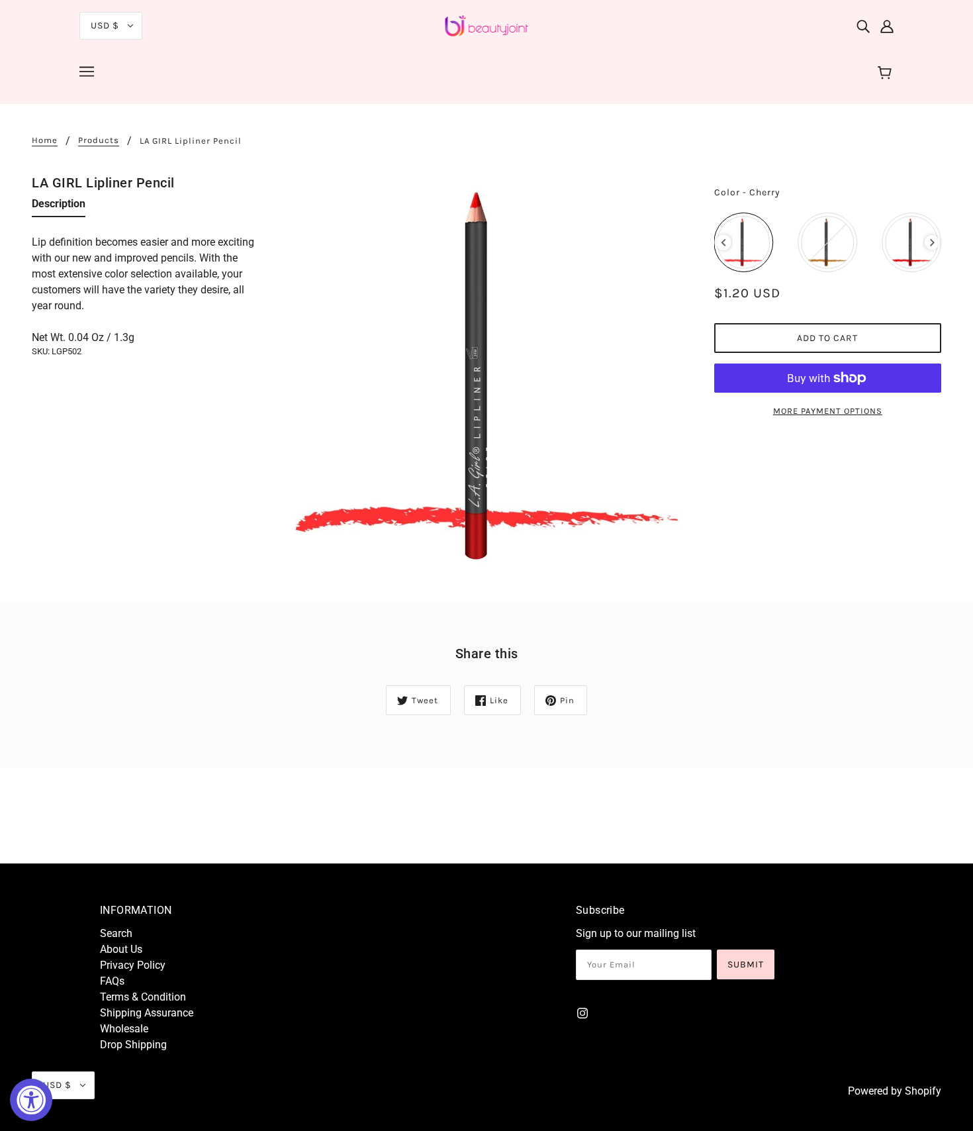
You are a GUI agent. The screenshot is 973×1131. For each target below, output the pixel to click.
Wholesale (124, 1028)
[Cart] (886, 73)
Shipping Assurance (146, 1013)
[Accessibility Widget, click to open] (31, 1100)
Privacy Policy (132, 965)
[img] (863, 26)
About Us (121, 949)
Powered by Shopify (894, 1091)
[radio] (744, 242)
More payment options (827, 411)
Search (116, 933)
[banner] (486, 25)
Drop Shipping (133, 1044)
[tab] (58, 206)
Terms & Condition (143, 997)
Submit (745, 964)
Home (45, 140)
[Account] (887, 26)
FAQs (112, 981)
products (98, 140)
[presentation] (723, 242)
